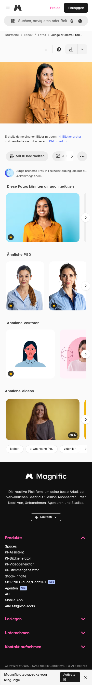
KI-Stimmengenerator (22, 570)
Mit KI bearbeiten (30, 156)
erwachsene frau (41, 449)
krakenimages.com (29, 176)
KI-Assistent (14, 552)
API (7, 594)
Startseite (12, 35)
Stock (28, 35)
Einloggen (76, 8)
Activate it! (69, 677)
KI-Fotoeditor (58, 141)
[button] (46, 517)
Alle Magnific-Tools (20, 606)
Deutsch (46, 517)
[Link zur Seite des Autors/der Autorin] (9, 174)
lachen (14, 449)
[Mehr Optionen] (46, 49)
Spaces (11, 546)
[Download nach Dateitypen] (82, 49)
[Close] (85, 677)
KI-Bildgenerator (69, 137)
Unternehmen (17, 632)
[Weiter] (71, 156)
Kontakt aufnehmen (23, 646)
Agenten (15, 588)
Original (31, 65)
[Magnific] (46, 477)
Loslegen (13, 618)
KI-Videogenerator (19, 564)
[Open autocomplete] (11, 21)
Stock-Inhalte (15, 576)
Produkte (13, 537)
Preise (55, 8)
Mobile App (14, 600)
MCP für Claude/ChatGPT (29, 582)
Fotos (42, 35)
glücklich (70, 449)
